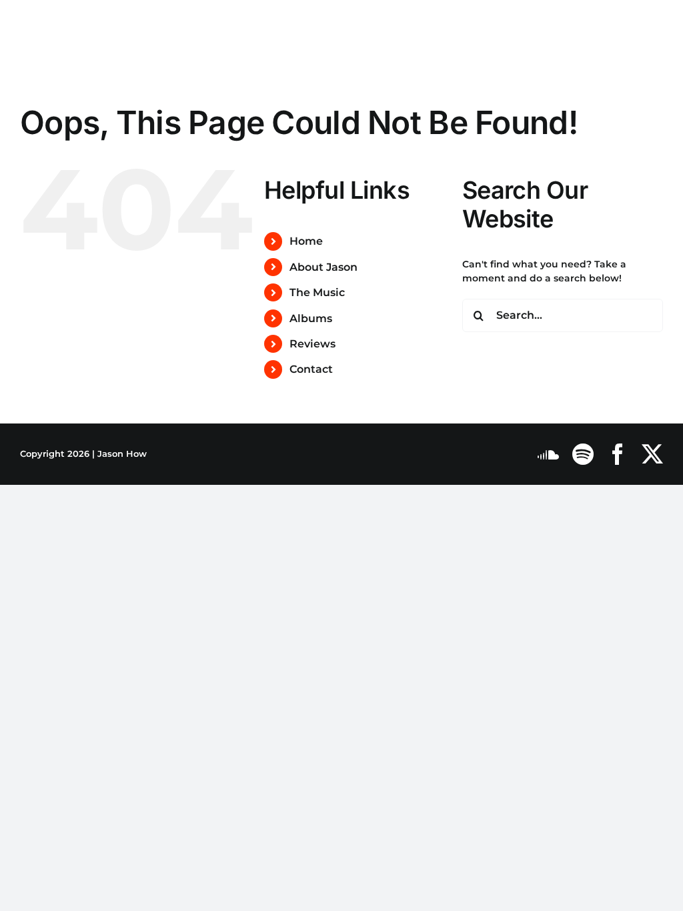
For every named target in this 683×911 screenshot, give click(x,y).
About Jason (323, 267)
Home (306, 241)
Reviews (312, 343)
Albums (310, 318)
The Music (317, 292)
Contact (311, 369)
